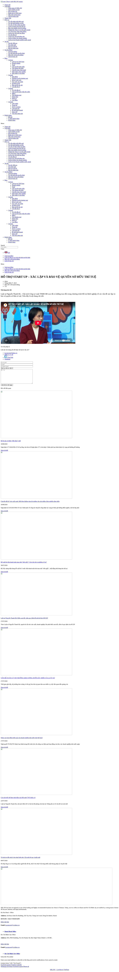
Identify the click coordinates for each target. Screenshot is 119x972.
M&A (13, 93)
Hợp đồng (15, 77)
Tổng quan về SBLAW (15, 8)
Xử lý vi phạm (16, 107)
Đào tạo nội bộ (12, 46)
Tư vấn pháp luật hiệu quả (16, 21)
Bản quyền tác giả (17, 85)
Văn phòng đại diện (18, 68)
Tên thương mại (16, 95)
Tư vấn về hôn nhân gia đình (16, 25)
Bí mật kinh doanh (17, 110)
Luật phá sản (15, 108)
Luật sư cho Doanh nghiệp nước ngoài (19, 40)
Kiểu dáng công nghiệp (19, 71)
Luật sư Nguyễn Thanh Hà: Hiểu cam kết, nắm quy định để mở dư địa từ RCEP (24, 618)
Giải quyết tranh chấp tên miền (21, 92)
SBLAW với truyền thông (15, 55)
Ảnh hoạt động (12, 51)
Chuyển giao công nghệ (19, 70)
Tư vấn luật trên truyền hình (16, 53)
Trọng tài (14, 105)
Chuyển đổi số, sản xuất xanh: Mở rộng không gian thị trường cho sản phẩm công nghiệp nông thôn (30, 501)
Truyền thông (8, 50)
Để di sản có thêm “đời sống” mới (11, 441)
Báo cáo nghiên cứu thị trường (17, 28)
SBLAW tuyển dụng (14, 15)
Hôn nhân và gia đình (18, 73)
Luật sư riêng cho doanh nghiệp (17, 38)
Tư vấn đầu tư (12, 35)
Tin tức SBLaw (12, 43)
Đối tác (10, 117)
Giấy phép (15, 103)
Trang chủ (7, 4)
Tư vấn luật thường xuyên (16, 23)
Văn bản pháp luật (17, 113)
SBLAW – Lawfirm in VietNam (59, 969)
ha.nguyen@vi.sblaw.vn (12, 925)
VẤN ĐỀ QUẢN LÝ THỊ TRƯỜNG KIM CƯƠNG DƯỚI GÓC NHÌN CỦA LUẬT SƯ (28, 678)
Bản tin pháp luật (13, 48)
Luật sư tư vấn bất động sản (16, 36)
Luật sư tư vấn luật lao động (16, 33)
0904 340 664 (5, 922)
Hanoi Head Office (10, 931)
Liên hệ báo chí (12, 56)
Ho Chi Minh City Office (12, 953)
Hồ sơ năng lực (12, 11)
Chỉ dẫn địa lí (16, 87)
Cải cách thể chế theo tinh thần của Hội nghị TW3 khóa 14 (18, 797)
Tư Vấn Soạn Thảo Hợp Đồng (17, 31)
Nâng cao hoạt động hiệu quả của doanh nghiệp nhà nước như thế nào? (22, 738)
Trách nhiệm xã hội (14, 10)
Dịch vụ (6, 20)
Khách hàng (8, 115)
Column (10, 60)
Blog (5, 58)
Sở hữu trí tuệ (16, 83)
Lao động (15, 100)
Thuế (13, 65)
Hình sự (14, 98)
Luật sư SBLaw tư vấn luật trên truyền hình (17, 257)
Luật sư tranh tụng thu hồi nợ (16, 26)
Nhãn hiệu (15, 97)
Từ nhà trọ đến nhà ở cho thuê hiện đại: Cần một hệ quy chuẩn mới (20, 857)
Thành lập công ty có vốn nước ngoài (19, 30)
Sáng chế (14, 112)
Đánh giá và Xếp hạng (14, 13)
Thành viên (7, 18)
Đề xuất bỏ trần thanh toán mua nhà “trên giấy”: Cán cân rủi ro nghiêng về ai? (24, 562)
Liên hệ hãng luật (13, 16)
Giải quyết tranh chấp (18, 66)
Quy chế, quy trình (17, 82)
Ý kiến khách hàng (13, 118)
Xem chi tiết (4, 450)
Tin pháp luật (12, 45)
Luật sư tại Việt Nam (18, 61)
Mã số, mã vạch (16, 80)
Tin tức (6, 41)
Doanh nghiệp (16, 63)
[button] (59, 123)
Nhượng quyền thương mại (20, 78)
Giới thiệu (7, 6)
